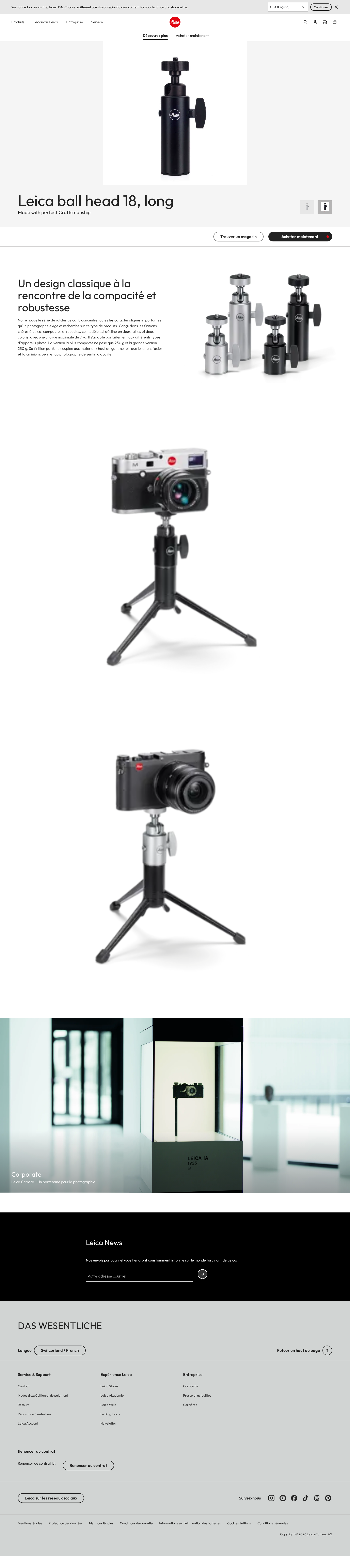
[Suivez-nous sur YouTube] (283, 1498)
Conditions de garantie (136, 1523)
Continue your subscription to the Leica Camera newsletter (202, 1274)
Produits (18, 22)
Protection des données (66, 1523)
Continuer (321, 7)
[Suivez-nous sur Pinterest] (328, 1498)
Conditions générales (272, 1523)
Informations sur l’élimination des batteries (190, 1523)
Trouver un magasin (238, 236)
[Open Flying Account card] (315, 22)
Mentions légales (30, 1523)
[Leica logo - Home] (175, 22)
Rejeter (336, 7)
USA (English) (279, 7)
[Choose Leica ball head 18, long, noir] (325, 207)
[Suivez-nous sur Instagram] (271, 1498)
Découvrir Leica (45, 22)
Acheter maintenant (299, 236)
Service (97, 22)
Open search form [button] (305, 22)
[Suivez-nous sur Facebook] (294, 1498)
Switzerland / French (60, 1350)
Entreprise (74, 22)
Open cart (335, 22)
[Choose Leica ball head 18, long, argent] (307, 207)
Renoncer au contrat (88, 1465)
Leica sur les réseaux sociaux (51, 1498)
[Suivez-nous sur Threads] (317, 1498)
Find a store (325, 22)
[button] (327, 1350)
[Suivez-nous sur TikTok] (305, 1498)
